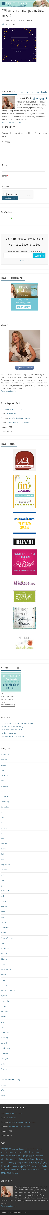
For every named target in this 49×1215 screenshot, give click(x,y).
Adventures (5, 754)
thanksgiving (5, 1048)
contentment (7, 1152)
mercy (3, 933)
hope (3, 912)
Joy (32, 1162)
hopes (4, 1163)
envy (2, 833)
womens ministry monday (10, 1080)
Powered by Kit (24, 261)
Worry (3, 1090)
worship (4, 1095)
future (22, 1159)
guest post (5, 891)
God (2, 880)
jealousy (18, 1163)
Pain (10, 1166)
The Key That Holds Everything (12, 727)
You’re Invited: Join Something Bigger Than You (18, 723)
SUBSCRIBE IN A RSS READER (11, 409)
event (3, 838)
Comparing (5, 802)
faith (2, 854)
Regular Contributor (8, 990)
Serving (3, 1017)
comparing (38, 1149)
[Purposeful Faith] (24, 3)
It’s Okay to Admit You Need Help (12, 736)
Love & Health (6, 927)
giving (3, 875)
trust (4, 1173)
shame (3, 1022)
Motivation (5, 948)
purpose (4, 985)
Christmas (5, 796)
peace (3, 964)
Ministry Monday (7, 938)
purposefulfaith (26, 21)
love (44, 1162)
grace (3, 886)
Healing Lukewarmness (9, 733)
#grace (7, 1149)
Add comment (9, 24)
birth (2, 781)
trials (3, 1064)
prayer (3, 975)
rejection (4, 996)
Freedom (4, 870)
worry (15, 1173)
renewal (23, 1169)
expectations (5, 844)
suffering (4, 1038)
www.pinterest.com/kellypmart (19, 423)
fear (2, 859)
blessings (4, 786)
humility (11, 1163)
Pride (3, 980)
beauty (21, 1149)
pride (45, 1166)
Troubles (4, 1069)
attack (3, 765)
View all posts (41, 92)
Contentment (5, 807)
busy (3, 791)
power (32, 1166)
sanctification (6, 1011)
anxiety (15, 1149)
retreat (3, 1006)
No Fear (4, 954)
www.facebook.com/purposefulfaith (22, 418)
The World (5, 1053)
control (3, 812)
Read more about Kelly (11, 123)
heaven (3, 901)
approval (4, 760)
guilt (2, 896)
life (38, 1162)
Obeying (4, 959)
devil (2, 817)
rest (29, 1169)
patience (16, 1166)
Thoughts (4, 1059)
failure (3, 849)
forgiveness (5, 865)
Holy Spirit (4, 906)
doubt (3, 823)
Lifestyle (4, 922)
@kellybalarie (11, 414)
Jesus (3, 917)
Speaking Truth (6, 1032)
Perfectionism (6, 969)
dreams (4, 828)
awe (2, 770)
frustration (14, 1159)
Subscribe (39, 255)
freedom (5, 1159)
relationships (5, 1001)
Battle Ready (5, 775)
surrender (4, 1043)
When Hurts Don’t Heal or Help (12, 730)
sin (2, 1027)
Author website (27, 92)
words (3, 1085)
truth (2, 1074)
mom (3, 943)
